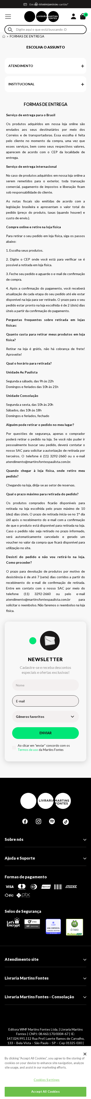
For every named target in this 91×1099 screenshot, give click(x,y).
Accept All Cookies (45, 1091)
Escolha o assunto (45, 47)
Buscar (10, 29)
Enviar (45, 733)
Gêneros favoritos (30, 717)
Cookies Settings (47, 1080)
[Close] (85, 1054)
